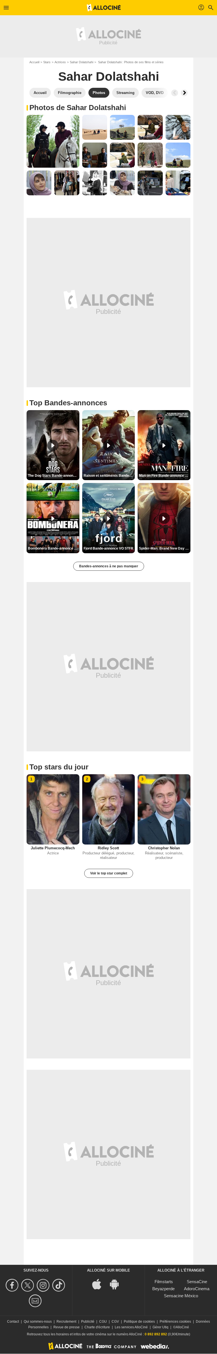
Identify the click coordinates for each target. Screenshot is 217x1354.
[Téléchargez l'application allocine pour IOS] (100, 1283)
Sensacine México (181, 1295)
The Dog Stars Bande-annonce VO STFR (53, 476)
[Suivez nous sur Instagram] (44, 1285)
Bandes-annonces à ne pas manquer (108, 566)
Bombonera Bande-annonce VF (53, 548)
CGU (103, 1322)
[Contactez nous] (36, 1300)
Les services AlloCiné (131, 1327)
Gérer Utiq (160, 1327)
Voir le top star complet (108, 873)
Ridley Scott (108, 848)
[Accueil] (104, 7)
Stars (47, 62)
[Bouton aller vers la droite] (184, 92)
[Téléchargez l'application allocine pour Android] (117, 1283)
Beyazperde (163, 1288)
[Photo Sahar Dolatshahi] (53, 141)
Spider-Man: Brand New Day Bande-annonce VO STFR (164, 548)
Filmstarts (164, 1281)
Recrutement (66, 1322)
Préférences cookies (175, 1322)
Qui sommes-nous (38, 1322)
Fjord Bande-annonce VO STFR (108, 548)
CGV (115, 1322)
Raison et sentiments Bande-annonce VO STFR (109, 476)
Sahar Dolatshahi (81, 62)
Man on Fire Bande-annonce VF (164, 476)
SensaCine (197, 1281)
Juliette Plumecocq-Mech (53, 848)
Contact (13, 1322)
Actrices (60, 62)
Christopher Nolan (164, 848)
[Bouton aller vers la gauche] (174, 92)
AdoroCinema (196, 1288)
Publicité (87, 1322)
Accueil (34, 62)
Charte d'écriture (97, 1327)
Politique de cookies (139, 1322)
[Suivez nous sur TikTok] (59, 1285)
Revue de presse (66, 1327)
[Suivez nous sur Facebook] (13, 1285)
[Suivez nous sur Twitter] (28, 1285)
